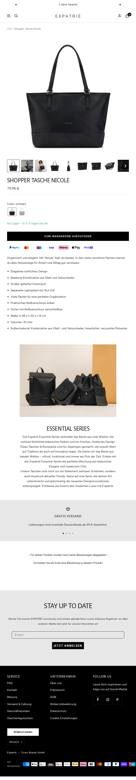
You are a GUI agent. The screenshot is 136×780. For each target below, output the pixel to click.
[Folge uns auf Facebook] (98, 699)
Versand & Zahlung (19, 704)
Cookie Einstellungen (64, 718)
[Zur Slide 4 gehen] (72, 533)
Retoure (12, 697)
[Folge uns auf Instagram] (107, 699)
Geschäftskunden (18, 711)
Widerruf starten (23, 731)
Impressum (57, 690)
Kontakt (12, 690)
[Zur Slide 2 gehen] (66, 533)
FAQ (10, 683)
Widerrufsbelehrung (63, 704)
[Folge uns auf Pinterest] (117, 699)
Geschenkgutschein (20, 718)
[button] (16, 15)
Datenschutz (58, 711)
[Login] (119, 15)
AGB (53, 697)
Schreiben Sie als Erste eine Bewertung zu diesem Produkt (68, 562)
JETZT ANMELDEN (68, 646)
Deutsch (14, 741)
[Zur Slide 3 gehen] (69, 533)
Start (9, 28)
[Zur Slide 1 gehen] (63, 533)
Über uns (56, 683)
